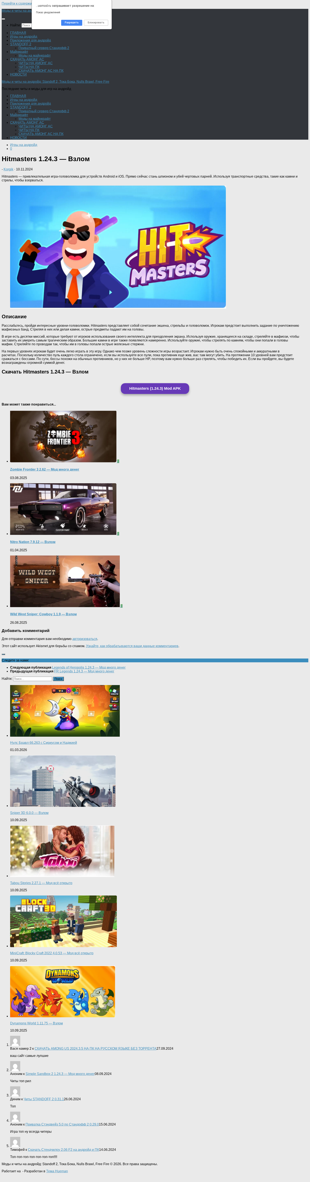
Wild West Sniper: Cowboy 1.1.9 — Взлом (43, 614)
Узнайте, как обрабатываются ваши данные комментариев (132, 646)
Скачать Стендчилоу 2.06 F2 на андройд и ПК (63, 1149)
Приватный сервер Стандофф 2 (44, 48)
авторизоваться (84, 639)
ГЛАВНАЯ (18, 33)
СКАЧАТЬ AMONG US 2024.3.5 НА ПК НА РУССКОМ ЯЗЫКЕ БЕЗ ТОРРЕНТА (95, 1048)
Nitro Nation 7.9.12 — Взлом (32, 542)
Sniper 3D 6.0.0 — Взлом (29, 813)
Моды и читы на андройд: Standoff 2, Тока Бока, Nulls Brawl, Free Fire (55, 81)
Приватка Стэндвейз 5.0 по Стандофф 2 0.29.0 (62, 1124)
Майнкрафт (19, 52)
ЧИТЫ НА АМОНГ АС (36, 63)
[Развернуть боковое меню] (3, 654)
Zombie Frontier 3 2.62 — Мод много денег (44, 469)
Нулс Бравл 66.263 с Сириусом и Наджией (43, 742)
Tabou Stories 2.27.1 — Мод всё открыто (41, 883)
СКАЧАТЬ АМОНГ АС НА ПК (41, 70)
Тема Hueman (57, 1171)
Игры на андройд (23, 36)
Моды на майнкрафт (35, 55)
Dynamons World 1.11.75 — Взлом (36, 1023)
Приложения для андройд (30, 40)
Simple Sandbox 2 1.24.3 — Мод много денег (60, 1074)
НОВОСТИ (18, 74)
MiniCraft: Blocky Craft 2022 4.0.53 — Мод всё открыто (51, 953)
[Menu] (3, 19)
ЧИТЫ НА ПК (29, 67)
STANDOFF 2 (20, 44)
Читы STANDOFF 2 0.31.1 (44, 1099)
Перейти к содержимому (21, 3)
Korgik (8, 169)
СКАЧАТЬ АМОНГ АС (27, 59)
